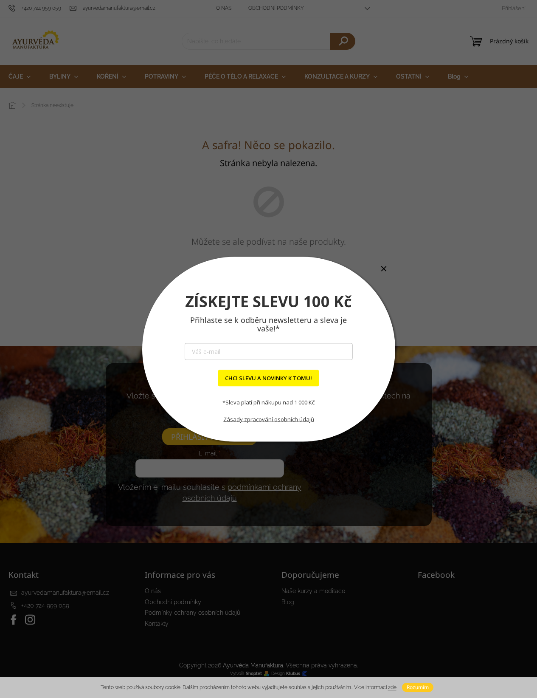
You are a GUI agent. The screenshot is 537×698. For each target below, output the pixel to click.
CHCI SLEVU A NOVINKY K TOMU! (268, 377)
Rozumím (418, 687)
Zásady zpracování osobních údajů (268, 419)
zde (392, 687)
